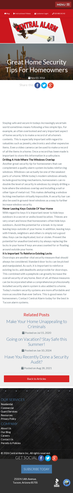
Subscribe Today (36, 469)
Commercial (7, 407)
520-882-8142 (59, 13)
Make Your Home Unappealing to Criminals (36, 324)
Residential (7, 404)
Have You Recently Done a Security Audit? (36, 359)
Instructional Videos (23, 13)
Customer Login (42, 13)
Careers (5, 435)
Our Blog (6, 432)
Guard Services (9, 411)
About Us (6, 428)
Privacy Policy (8, 418)
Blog (8, 13)
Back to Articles (36, 378)
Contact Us (7, 439)
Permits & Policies (11, 443)
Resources (7, 415)
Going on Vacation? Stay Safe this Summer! (36, 341)
